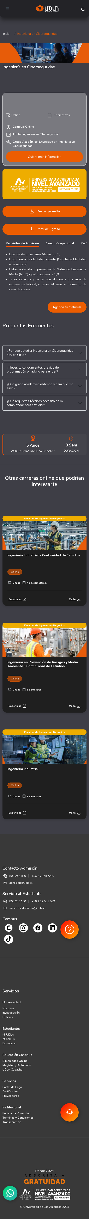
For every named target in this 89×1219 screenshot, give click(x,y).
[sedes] (8, 927)
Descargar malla (48, 211)
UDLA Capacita (12, 1070)
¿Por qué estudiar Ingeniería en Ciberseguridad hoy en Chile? (40, 352)
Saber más (15, 599)
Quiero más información (44, 157)
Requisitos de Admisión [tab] (22, 243)
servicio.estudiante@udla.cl (27, 908)
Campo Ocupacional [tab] (60, 243)
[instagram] (23, 927)
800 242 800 (17, 876)
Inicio (6, 33)
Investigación (11, 1013)
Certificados (10, 1091)
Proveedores (10, 1096)
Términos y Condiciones (18, 1118)
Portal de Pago (12, 1087)
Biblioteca (9, 1043)
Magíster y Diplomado (16, 1065)
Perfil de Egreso (48, 229)
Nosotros (8, 1008)
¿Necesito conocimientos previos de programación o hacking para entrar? (33, 369)
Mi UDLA (8, 1035)
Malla (72, 599)
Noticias (7, 1017)
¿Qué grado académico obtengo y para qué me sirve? (40, 386)
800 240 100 (17, 901)
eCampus (8, 1039)
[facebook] (38, 927)
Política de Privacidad (16, 1113)
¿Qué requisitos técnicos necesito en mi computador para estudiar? (35, 403)
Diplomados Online (15, 1061)
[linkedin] (52, 927)
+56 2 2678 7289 (42, 876)
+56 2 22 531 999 (43, 901)
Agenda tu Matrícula (67, 307)
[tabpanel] (44, 272)
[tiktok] (8, 939)
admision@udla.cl (20, 883)
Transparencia (11, 1122)
